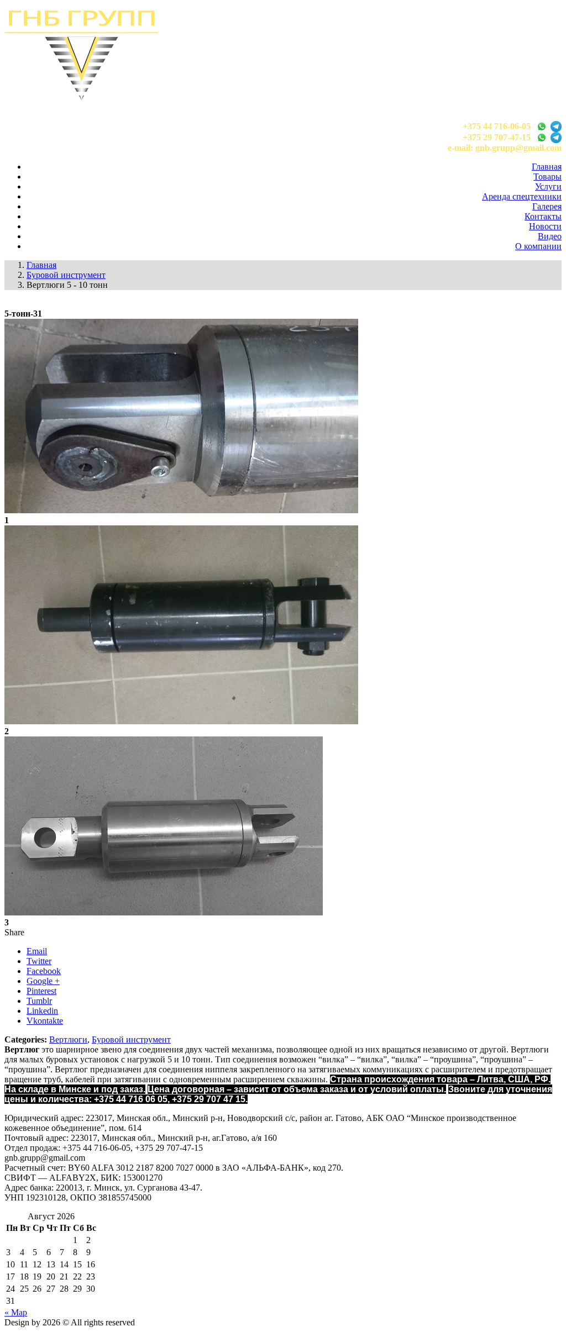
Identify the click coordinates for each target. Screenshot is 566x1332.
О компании (538, 246)
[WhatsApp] (541, 126)
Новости (545, 226)
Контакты (543, 216)
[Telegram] (556, 126)
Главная (547, 166)
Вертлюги (68, 1039)
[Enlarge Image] (181, 510)
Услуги (548, 186)
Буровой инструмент (131, 1039)
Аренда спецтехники (522, 196)
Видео (550, 236)
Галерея (547, 206)
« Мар (15, 1312)
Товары (547, 176)
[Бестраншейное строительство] (81, 97)
